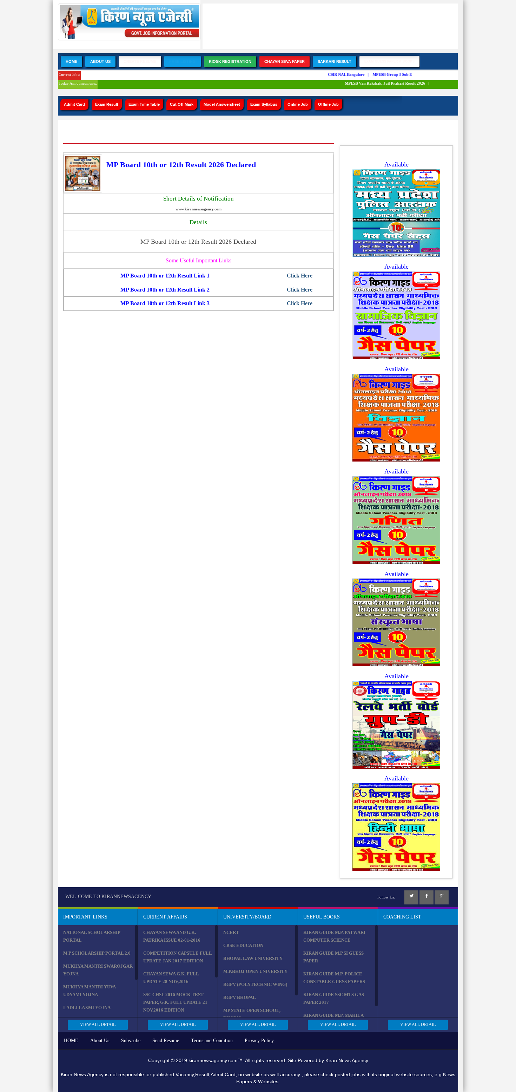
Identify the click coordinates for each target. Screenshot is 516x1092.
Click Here (299, 276)
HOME (71, 1040)
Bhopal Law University (253, 958)
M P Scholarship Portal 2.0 (97, 953)
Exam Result (106, 104)
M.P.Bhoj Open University (255, 971)
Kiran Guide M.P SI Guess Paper (333, 956)
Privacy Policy (259, 1040)
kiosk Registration (230, 61)
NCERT (231, 932)
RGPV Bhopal (239, 997)
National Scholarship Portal (91, 936)
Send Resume (165, 1040)
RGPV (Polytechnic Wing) (255, 984)
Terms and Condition (212, 1040)
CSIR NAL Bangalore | (340, 74)
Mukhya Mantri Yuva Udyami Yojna (89, 990)
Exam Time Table (144, 104)
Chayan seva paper (284, 61)
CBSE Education (243, 945)
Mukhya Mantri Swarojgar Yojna (98, 969)
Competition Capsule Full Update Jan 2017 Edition (177, 956)
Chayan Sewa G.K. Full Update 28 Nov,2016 (171, 977)
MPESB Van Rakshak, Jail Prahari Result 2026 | (379, 83)
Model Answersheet (222, 104)
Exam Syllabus (263, 104)
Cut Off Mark (181, 104)
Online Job (297, 104)
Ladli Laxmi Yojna (87, 1007)
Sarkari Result (334, 61)
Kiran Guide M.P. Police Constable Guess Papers (334, 977)
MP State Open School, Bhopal (251, 1014)
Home (71, 61)
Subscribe (130, 1040)
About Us (100, 61)
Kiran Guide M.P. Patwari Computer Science (334, 936)
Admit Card (74, 104)
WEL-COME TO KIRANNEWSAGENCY (108, 896)
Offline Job (328, 104)
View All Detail (97, 1024)
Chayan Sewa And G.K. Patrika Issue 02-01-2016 (171, 936)
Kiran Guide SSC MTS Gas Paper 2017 (333, 998)
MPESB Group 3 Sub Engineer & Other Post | (405, 74)
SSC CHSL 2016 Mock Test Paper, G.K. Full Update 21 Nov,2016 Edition (175, 1002)
